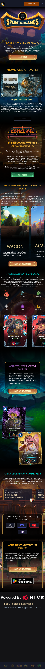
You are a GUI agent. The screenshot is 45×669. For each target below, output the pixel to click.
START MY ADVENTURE (22, 264)
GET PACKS (22, 174)
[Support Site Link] (42, 4)
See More (22, 118)
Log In (31, 4)
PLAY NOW (22, 57)
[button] (15, 331)
